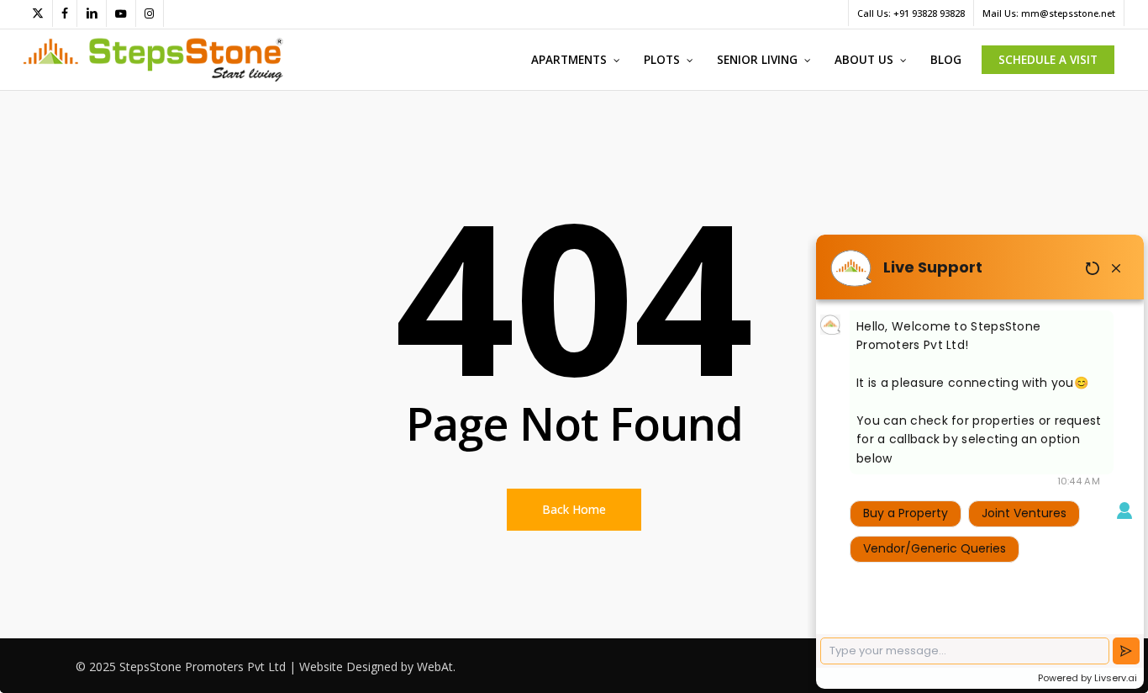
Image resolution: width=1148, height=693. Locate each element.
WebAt (435, 666)
